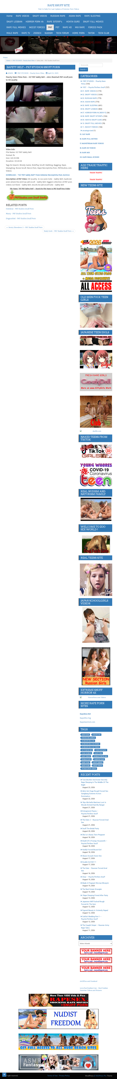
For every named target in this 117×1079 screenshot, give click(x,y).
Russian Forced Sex (100, 756)
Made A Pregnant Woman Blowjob (95, 883)
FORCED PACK (95, 27)
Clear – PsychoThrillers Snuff (93, 877)
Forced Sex (97, 734)
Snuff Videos (97, 765)
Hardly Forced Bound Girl (91, 850)
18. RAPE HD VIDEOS (88, 148)
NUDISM (49, 33)
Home (9, 16)
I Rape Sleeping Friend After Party (95, 895)
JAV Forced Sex (87, 750)
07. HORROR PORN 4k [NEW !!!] (94, 113)
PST (57, 27)
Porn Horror (86, 753)
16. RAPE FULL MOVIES (88, 139)
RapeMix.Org (85, 718)
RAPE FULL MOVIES (16, 27)
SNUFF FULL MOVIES (93, 21)
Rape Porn (98, 753)
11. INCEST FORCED (90, 127)
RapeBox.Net (85, 714)
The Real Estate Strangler (92, 889)
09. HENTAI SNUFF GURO (92, 120)
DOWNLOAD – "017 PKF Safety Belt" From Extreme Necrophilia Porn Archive (38, 175)
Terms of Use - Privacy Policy (58, 1076)
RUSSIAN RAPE (57, 16)
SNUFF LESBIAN (14, 21)
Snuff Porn (86, 765)
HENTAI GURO (73, 21)
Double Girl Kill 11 (89, 862)
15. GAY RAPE (85, 134)
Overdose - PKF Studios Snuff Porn (20, 209)
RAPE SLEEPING (92, 16)
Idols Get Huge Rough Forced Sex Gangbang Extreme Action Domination (94, 793)
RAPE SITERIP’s (54, 21)
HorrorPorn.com (88, 741)
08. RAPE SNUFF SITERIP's (92, 116)
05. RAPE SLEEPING (90, 105)
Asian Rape (85, 734)
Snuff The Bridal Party (90, 829)
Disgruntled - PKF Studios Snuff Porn (21, 218)
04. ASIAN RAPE (88, 102)
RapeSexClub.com (87, 722)
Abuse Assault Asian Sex (92, 856)
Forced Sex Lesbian (88, 738)
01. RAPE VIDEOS (89, 91)
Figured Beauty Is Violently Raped (95, 910)
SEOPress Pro (100, 1076)
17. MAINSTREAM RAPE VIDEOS (92, 143)
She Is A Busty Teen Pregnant (93, 835)
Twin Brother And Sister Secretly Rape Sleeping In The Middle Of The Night (94, 782)
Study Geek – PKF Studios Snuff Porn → (59, 231)
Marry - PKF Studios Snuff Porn (18, 214)
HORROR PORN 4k (35, 21)
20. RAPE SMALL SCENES (89, 157)
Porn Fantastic (101, 750)
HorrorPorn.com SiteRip (90, 744)
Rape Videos (86, 756)
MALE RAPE (12, 33)
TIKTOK (91, 33)
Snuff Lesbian (97, 762)
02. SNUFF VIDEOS (89, 95)
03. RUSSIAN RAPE (89, 98)
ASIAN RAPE (75, 16)
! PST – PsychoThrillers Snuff (93, 87)
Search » (83, 69)
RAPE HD (67, 27)
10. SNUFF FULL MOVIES (92, 123)
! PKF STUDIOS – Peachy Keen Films (23, 60)
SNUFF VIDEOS (40, 16)
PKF (50, 27)
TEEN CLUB (103, 33)
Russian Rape (86, 759)
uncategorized (87, 131)
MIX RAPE (80, 27)
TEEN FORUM (62, 33)
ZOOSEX (37, 33)
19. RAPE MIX (85, 152)
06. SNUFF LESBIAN (90, 109)
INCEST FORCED (37, 27)
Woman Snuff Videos (89, 768)
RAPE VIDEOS (22, 16)
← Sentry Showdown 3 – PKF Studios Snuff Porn (25, 227)
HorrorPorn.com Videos (90, 747)
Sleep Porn (85, 762)
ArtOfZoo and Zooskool (88, 981)
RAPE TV (26, 33)
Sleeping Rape (99, 759)
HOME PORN (78, 33)
